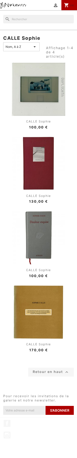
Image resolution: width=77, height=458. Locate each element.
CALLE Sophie (38, 121)
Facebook (7, 423)
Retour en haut (51, 372)
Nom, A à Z (21, 46)
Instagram (7, 435)
